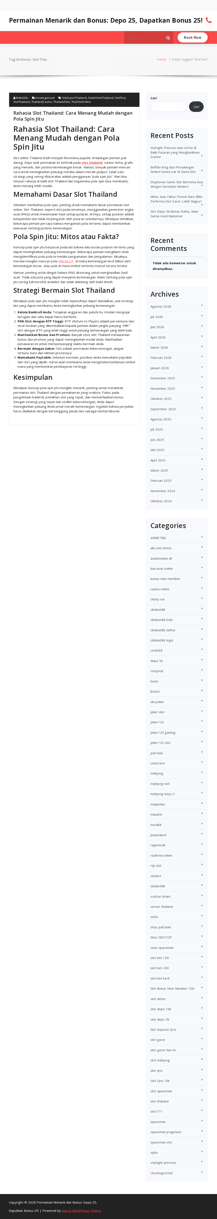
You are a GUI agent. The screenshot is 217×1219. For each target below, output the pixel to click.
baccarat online (161, 568)
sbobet (155, 876)
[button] (168, 37)
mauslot (156, 814)
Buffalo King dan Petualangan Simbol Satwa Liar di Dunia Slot (173, 169)
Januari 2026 (159, 368)
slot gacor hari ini (163, 1050)
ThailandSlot (61, 102)
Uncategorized (44, 98)
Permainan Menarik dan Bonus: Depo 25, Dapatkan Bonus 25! (106, 20)
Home (161, 59)
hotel (154, 681)
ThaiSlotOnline (81, 102)
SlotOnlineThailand (100, 98)
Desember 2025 (162, 378)
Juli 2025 (156, 429)
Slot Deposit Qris (163, 1029)
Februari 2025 (161, 480)
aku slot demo (161, 548)
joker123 (157, 722)
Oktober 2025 (161, 398)
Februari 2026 (161, 357)
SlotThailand (21, 102)
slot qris (156, 1070)
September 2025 (163, 409)
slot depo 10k (160, 1009)
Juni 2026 (157, 327)
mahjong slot (160, 783)
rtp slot (156, 865)
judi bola (156, 753)
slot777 (156, 1111)
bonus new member (165, 578)
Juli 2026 (156, 317)
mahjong (156, 773)
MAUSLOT (66, 261)
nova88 (155, 825)
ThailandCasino (41, 102)
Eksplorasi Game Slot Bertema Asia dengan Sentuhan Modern (176, 184)
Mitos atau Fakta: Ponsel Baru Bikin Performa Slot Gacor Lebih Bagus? (176, 198)
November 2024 (162, 491)
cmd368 (156, 650)
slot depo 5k (159, 1019)
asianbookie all (161, 558)
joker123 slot (160, 742)
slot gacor (158, 1039)
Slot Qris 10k (160, 1081)
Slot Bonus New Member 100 (172, 988)
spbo (154, 1152)
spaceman (158, 1122)
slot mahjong (160, 1060)
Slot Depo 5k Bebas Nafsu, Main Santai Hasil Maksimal (174, 213)
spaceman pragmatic (166, 1132)
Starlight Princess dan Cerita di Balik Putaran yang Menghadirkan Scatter (175, 152)
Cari (153, 98)
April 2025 (158, 460)
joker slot (157, 712)
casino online (160, 589)
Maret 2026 (159, 347)
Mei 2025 (157, 450)
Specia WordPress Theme (81, 1210)
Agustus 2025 (160, 419)
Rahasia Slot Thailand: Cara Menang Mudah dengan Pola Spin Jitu (72, 116)
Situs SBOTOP (161, 937)
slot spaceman (161, 1091)
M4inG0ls (21, 98)
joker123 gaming (163, 732)
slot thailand (92, 162)
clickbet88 (158, 609)
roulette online (161, 855)
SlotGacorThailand (74, 98)
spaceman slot (161, 1142)
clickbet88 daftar (162, 630)
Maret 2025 (159, 470)
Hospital (156, 671)
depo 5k (156, 661)
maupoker (158, 804)
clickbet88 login (161, 640)
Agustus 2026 (160, 306)
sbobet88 (157, 886)
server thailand (161, 906)
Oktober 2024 (161, 501)
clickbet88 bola (161, 620)
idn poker (157, 702)
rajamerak (158, 845)
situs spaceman (162, 947)
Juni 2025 (157, 440)
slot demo (158, 999)
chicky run (157, 599)
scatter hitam (160, 896)
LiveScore (157, 763)
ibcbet (155, 691)
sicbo (154, 917)
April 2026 (158, 337)
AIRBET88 (158, 538)
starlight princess (163, 1162)
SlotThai (120, 98)
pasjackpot (158, 835)
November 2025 (162, 388)
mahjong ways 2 (162, 794)
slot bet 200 (159, 968)
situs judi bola (160, 927)
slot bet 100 (159, 958)
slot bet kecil (160, 978)
